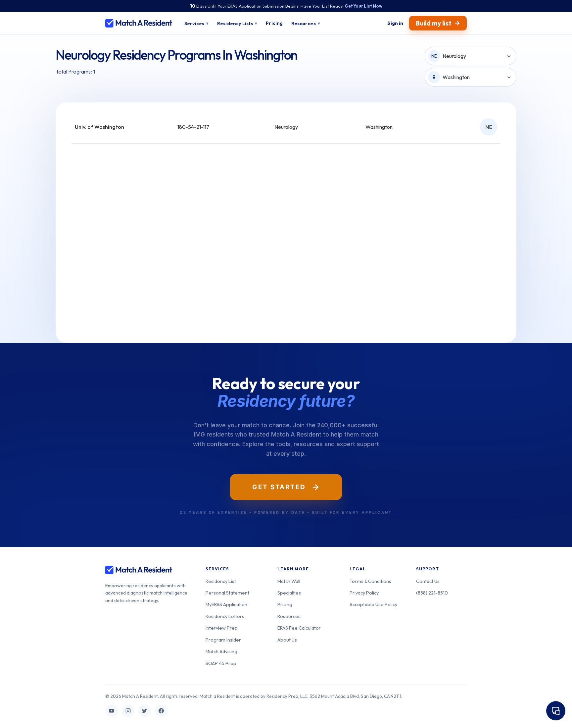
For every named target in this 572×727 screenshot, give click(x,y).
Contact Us (428, 581)
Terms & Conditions (370, 581)
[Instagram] (128, 710)
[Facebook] (161, 710)
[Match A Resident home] (138, 23)
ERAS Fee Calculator (299, 628)
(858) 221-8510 (432, 593)
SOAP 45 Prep (221, 663)
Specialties (289, 593)
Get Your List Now (363, 6)
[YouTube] (111, 710)
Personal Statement (227, 593)
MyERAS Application (226, 604)
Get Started (279, 487)
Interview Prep (222, 628)
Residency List (221, 581)
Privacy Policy (364, 593)
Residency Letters (225, 616)
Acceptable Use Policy (373, 604)
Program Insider (223, 640)
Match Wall (288, 581)
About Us (287, 640)
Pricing (284, 604)
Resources (289, 616)
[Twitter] (144, 710)
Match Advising (221, 651)
